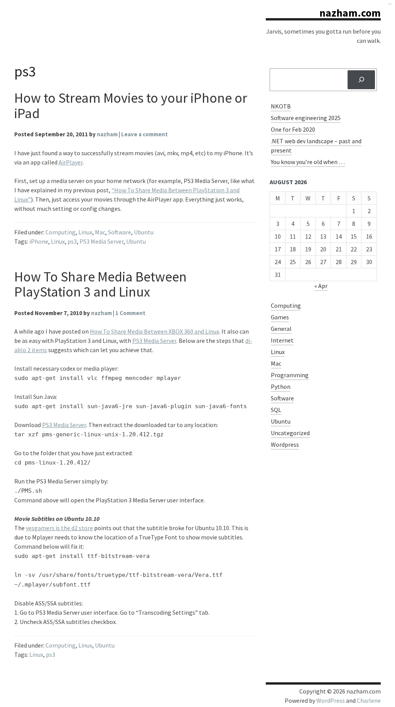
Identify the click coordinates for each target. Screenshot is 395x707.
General (281, 328)
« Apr (320, 286)
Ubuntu (144, 232)
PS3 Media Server (101, 241)
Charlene (369, 700)
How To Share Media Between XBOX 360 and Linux (154, 331)
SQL (276, 410)
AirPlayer (71, 162)
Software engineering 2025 (306, 118)
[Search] (361, 79)
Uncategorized (290, 433)
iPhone (38, 241)
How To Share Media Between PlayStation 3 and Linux (100, 284)
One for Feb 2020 (293, 129)
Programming (290, 375)
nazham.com (350, 13)
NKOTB (281, 106)
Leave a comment (144, 134)
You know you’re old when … (308, 162)
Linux (85, 232)
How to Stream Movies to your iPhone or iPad (130, 105)
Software (119, 232)
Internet (282, 340)
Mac (100, 232)
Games (280, 317)
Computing (61, 232)
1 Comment (130, 313)
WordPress (330, 700)
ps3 (72, 241)
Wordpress (285, 444)
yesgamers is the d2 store (59, 528)
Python (280, 386)
